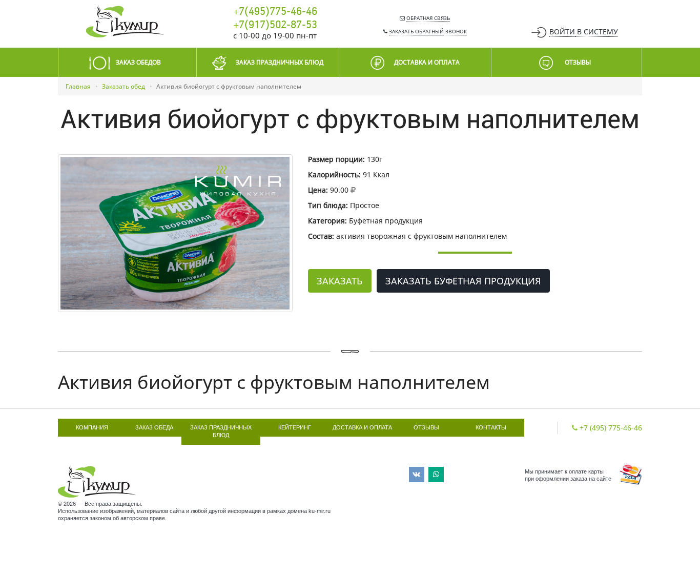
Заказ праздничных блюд (221, 431)
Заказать (340, 281)
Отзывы (426, 427)
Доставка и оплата (362, 427)
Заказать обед (123, 86)
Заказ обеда (154, 427)
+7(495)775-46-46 (275, 12)
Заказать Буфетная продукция (463, 281)
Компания (92, 427)
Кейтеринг (294, 427)
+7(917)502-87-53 (275, 25)
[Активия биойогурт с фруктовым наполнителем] (175, 233)
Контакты (491, 427)
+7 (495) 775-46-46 (611, 428)
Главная (78, 86)
